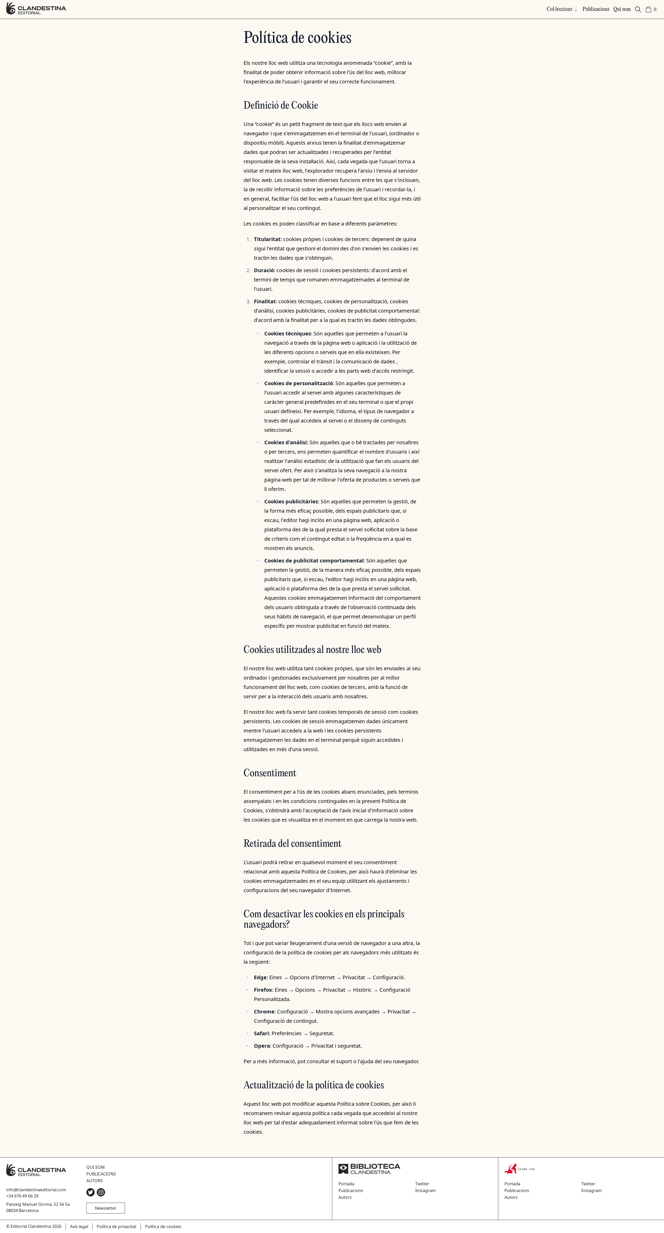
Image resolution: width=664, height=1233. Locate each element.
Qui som (622, 9)
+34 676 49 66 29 (22, 1196)
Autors (94, 1180)
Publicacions (596, 9)
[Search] (638, 9)
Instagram (425, 1190)
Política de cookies (163, 1226)
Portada (346, 1184)
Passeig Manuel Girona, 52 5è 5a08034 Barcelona (38, 1207)
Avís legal (79, 1226)
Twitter (422, 1184)
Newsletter (105, 1208)
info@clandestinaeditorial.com (36, 1190)
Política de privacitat (116, 1226)
